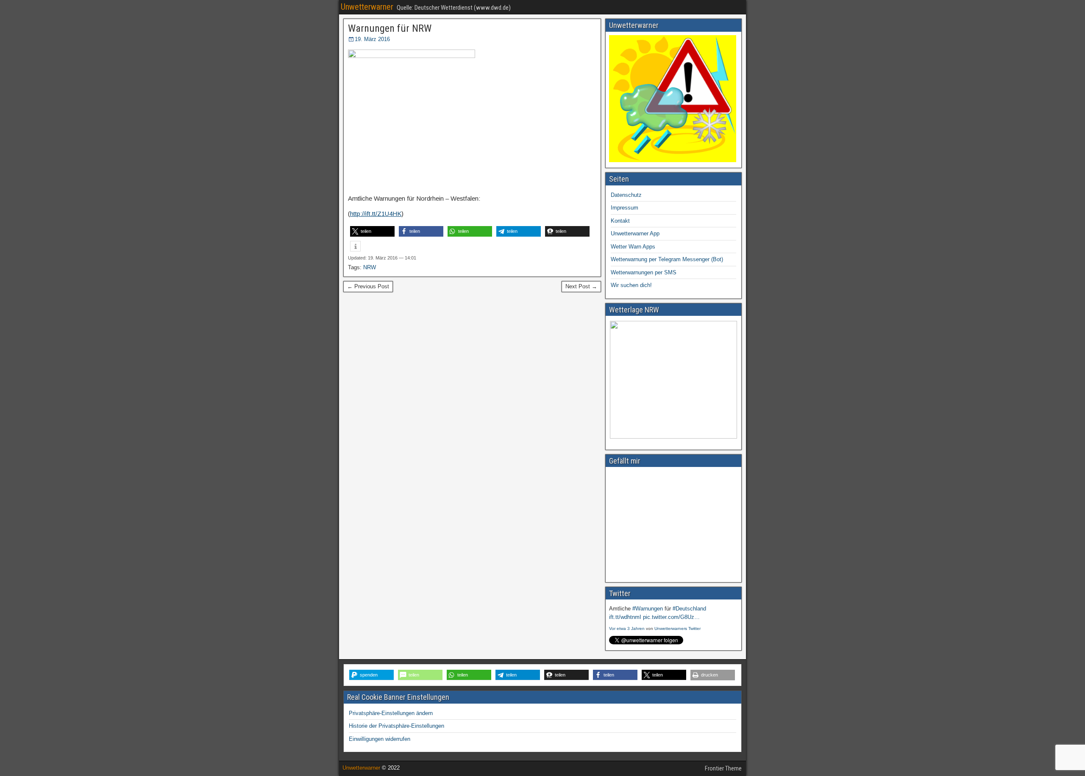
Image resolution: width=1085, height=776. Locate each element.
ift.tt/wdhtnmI (625, 617)
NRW (369, 267)
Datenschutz (626, 195)
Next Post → (581, 286)
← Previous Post (368, 286)
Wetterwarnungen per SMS (643, 272)
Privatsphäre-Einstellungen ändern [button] (391, 713)
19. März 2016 (372, 39)
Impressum (624, 207)
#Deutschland (689, 608)
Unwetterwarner (367, 7)
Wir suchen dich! (631, 285)
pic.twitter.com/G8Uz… (671, 617)
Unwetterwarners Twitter (677, 628)
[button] (372, 231)
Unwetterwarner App (635, 233)
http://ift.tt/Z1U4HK (375, 213)
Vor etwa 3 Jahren (627, 628)
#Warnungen (647, 608)
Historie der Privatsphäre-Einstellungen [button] (396, 726)
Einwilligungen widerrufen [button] (379, 739)
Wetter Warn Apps (633, 246)
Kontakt (620, 221)
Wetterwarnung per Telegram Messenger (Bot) (667, 259)
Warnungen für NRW (389, 28)
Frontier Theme (723, 768)
